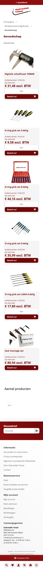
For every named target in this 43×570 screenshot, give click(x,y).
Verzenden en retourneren (16, 452)
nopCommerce (29, 554)
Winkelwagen (9, 512)
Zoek (6, 480)
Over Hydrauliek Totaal (14, 465)
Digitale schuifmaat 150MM (19, 73)
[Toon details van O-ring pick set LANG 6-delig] (21, 280)
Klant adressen (10, 504)
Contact (7, 470)
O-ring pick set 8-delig (16, 186)
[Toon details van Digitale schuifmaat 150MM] (21, 59)
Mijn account (9, 499)
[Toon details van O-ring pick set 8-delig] (21, 172)
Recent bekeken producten (16, 484)
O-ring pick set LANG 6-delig (20, 294)
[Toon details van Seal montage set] (21, 336)
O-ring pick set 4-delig (16, 130)
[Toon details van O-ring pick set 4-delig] (21, 116)
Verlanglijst (9, 517)
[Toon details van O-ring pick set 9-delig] (21, 229)
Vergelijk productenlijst (14, 489)
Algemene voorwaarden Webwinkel (19, 461)
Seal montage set (14, 350)
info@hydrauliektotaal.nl (13, 537)
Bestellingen (9, 508)
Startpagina (9, 22)
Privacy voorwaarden (13, 456)
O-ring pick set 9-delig (16, 243)
